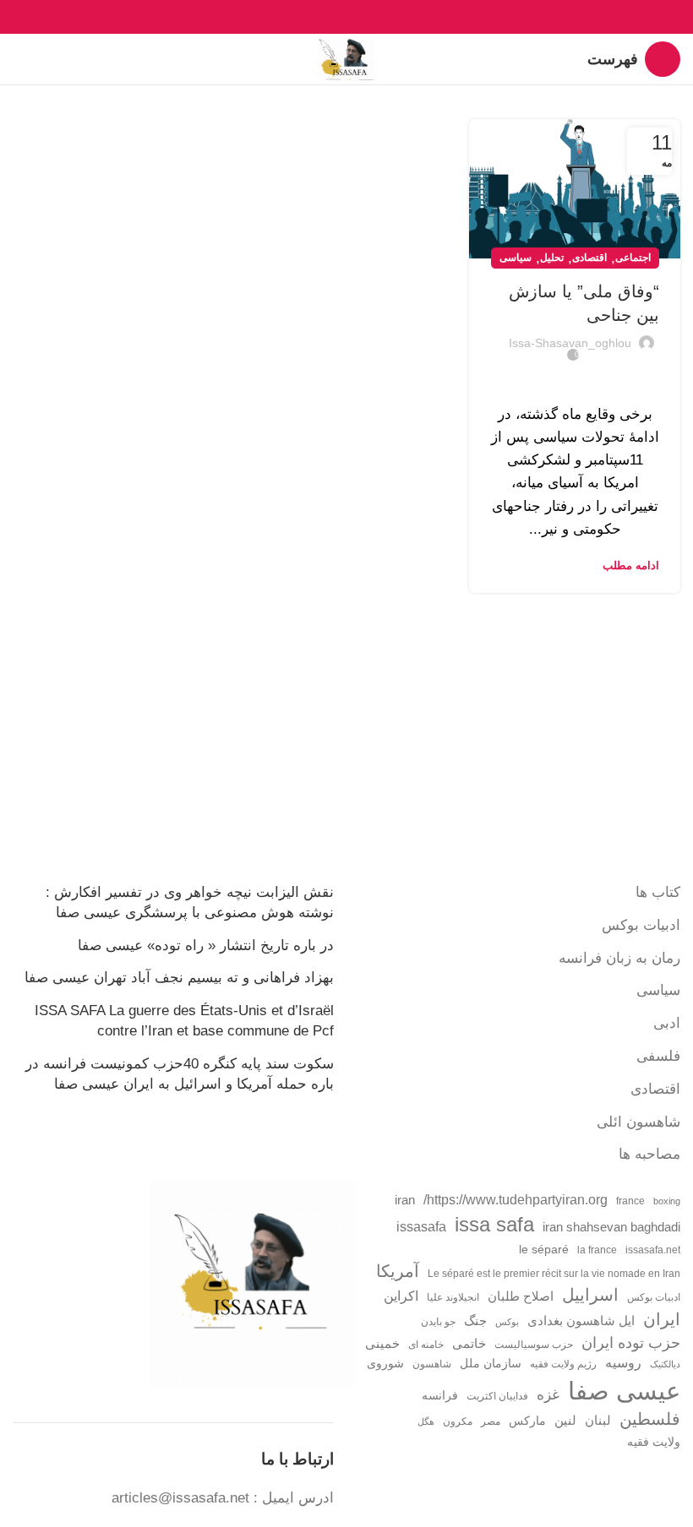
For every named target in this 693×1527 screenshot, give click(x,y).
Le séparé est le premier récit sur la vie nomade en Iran (554, 1274)
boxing (666, 1201)
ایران (661, 1319)
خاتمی (469, 1343)
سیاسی (515, 258)
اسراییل (590, 1294)
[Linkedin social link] (327, 17)
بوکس (507, 1322)
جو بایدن (438, 1322)
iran (405, 1200)
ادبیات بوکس (641, 925)
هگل (425, 1421)
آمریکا (397, 1271)
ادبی (666, 1023)
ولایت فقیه (653, 1442)
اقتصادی (589, 258)
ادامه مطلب (631, 565)
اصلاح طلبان (521, 1296)
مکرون (457, 1421)
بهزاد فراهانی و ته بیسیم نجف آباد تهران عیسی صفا (179, 978)
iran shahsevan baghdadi (611, 1227)
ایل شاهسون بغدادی (581, 1321)
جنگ (475, 1320)
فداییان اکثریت (497, 1396)
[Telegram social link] (308, 17)
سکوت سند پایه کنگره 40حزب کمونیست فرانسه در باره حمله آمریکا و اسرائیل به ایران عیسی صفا (179, 1074)
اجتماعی (633, 258)
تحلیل (552, 258)
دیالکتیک (665, 1364)
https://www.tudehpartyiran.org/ (515, 1199)
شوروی (385, 1363)
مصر (490, 1421)
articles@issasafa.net (180, 1498)
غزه (548, 1395)
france (630, 1201)
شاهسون (431, 1364)
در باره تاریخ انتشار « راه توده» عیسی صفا (206, 945)
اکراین (401, 1295)
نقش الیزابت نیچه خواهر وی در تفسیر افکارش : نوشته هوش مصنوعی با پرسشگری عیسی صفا (190, 902)
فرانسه (440, 1395)
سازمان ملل (490, 1363)
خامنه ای (426, 1344)
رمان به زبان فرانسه (619, 958)
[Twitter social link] (366, 17)
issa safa (494, 1224)
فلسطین (649, 1419)
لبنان (598, 1420)
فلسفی (658, 1056)
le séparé (544, 1249)
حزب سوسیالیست (533, 1344)
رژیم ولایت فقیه (563, 1364)
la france (597, 1250)
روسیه (623, 1362)
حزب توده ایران (630, 1342)
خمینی (382, 1343)
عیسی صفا (624, 1391)
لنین (565, 1420)
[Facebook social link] (386, 17)
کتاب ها (658, 892)
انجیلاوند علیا (453, 1297)
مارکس (527, 1421)
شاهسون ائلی (638, 1122)
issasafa (421, 1226)
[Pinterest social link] (347, 17)
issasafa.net (652, 1250)
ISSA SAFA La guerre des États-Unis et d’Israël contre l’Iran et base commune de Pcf (184, 1021)
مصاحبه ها (649, 1154)
